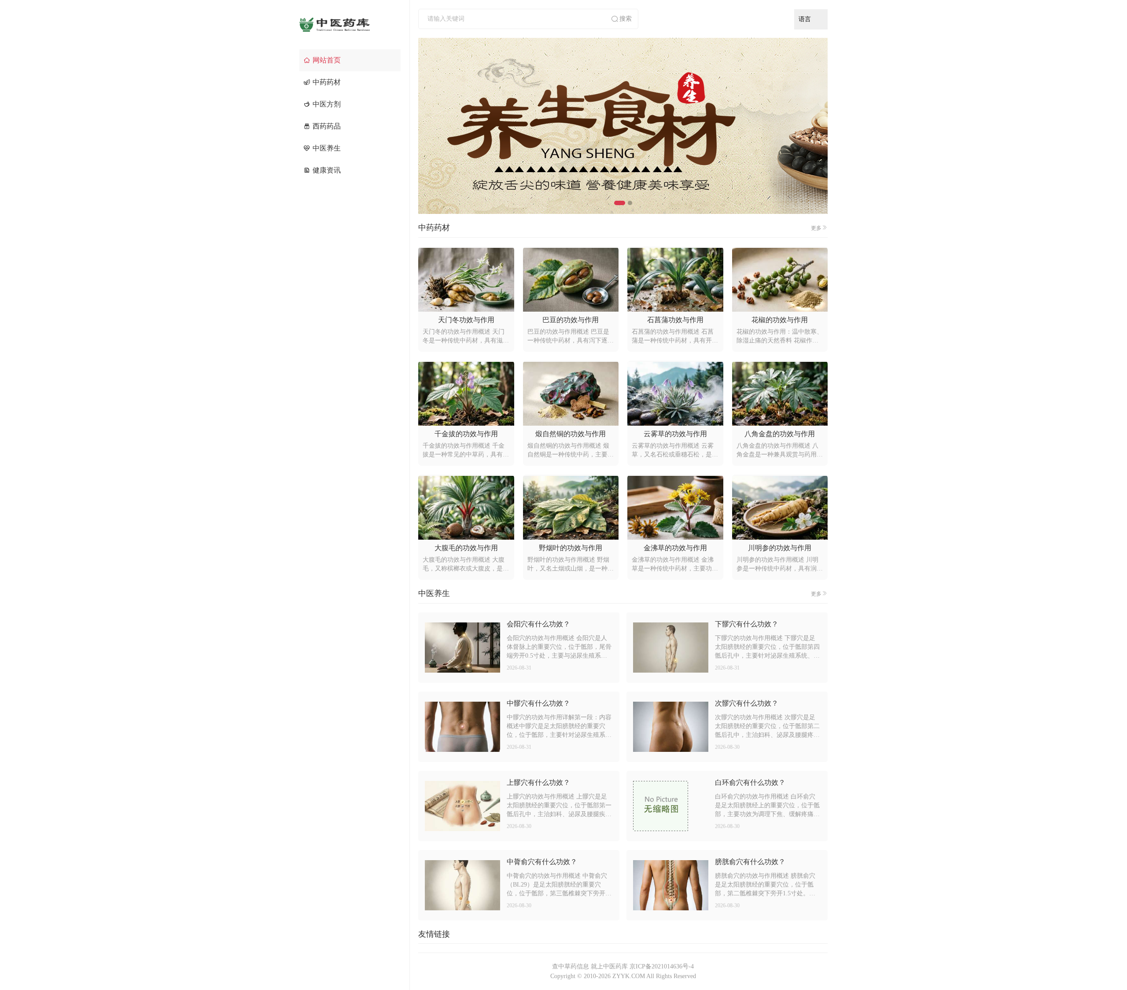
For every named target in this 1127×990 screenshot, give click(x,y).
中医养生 (327, 148)
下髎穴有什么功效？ (746, 624)
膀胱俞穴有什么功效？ (750, 861)
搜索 (625, 18)
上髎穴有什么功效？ (538, 782)
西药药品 (327, 126)
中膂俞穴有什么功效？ (542, 861)
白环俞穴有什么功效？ (750, 782)
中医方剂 (327, 104)
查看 (462, 647)
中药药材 (327, 82)
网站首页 (327, 60)
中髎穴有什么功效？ (538, 703)
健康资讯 (327, 170)
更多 (816, 228)
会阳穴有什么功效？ (538, 624)
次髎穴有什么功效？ (746, 703)
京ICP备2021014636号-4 (662, 966)
